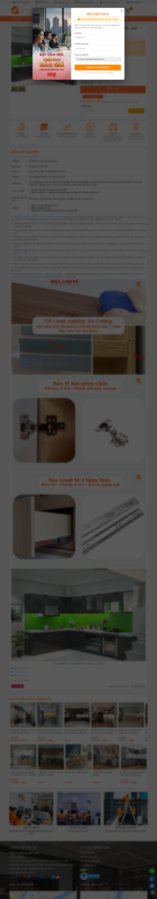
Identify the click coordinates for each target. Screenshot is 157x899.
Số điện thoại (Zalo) (81, 44)
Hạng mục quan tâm (81, 55)
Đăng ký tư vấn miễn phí (98, 67)
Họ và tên (78, 33)
